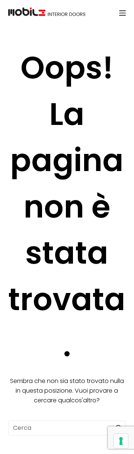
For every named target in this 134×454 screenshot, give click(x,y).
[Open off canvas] (122, 13)
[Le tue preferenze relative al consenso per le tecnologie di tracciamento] (121, 441)
